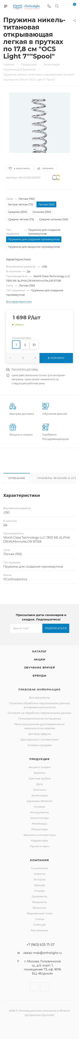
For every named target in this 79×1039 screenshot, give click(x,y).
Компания (39, 860)
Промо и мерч (39, 846)
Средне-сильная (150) (53, 219)
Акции (39, 659)
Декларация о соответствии (39, 739)
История (39, 879)
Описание (16, 478)
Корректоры (39, 840)
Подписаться (56, 628)
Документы (39, 896)
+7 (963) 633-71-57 (40, 944)
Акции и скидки (40, 767)
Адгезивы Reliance (39, 801)
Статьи (39, 919)
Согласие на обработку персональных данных (39, 712)
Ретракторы (39, 829)
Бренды (39, 675)
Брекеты (39, 772)
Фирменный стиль (39, 913)
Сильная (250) (41, 211)
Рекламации (39, 930)
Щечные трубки (40, 778)
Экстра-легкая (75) (20, 204)
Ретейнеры (39, 823)
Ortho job (39, 924)
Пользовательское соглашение (39, 718)
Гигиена (39, 806)
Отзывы (39, 890)
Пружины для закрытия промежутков (34, 246)
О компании (39, 868)
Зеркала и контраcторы (39, 834)
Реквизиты (39, 902)
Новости (39, 873)
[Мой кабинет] (64, 6)
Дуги (39, 784)
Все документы (39, 697)
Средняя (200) (17, 211)
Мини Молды (39, 818)
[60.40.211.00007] (39, 122)
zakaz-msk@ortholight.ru (42, 953)
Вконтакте (34, 987)
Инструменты (39, 812)
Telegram (44, 987)
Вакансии (39, 907)
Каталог (39, 651)
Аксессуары (39, 795)
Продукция (39, 759)
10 (34, 345)
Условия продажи (39, 745)
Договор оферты (39, 733)
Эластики (39, 789)
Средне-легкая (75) (21, 219)
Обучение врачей (39, 667)
